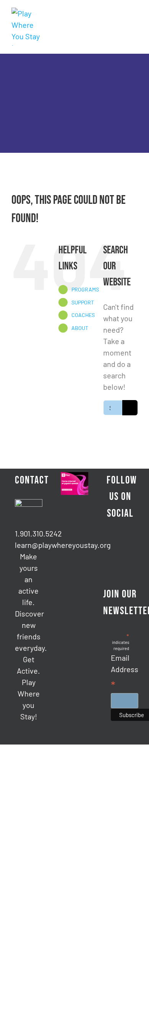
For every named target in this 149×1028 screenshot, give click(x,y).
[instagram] (114, 560)
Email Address (124, 672)
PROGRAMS (85, 289)
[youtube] (126, 560)
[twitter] (126, 547)
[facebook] (114, 547)
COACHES (83, 315)
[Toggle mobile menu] (134, 12)
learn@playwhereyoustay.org (28, 544)
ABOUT (79, 328)
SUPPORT (82, 302)
